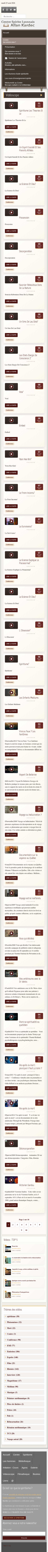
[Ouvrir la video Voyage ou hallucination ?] (11, 809)
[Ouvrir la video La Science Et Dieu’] (11, 178)
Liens (5, 1481)
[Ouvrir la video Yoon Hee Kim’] (11, 454)
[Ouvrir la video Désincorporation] (11, 1143)
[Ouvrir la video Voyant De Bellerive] (11, 769)
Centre (16, 1454)
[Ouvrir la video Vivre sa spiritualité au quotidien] (11, 1016)
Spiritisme (27, 1454)
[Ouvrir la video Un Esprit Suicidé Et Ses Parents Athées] (11, 142)
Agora (24, 1467)
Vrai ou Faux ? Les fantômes (27, 733)
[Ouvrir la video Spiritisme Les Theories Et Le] (11, 105)
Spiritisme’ (24, 664)
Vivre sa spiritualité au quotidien (29, 1023)
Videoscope (8, 1474)
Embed (22, 425)
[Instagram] (7, 10)
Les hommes (9, 1461)
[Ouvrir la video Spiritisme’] (11, 659)
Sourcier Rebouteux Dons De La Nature (30, 286)
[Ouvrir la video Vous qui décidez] (11, 933)
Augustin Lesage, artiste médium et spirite (25, 1269)
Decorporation (25, 251)
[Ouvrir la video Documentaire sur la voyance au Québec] (11, 849)
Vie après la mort (27, 1108)
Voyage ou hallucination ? (30, 814)
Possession (24, 217)
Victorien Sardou (26, 1185)
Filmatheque (24, 1474)
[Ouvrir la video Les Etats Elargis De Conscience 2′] (11, 350)
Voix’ (21, 391)
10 (26, 1230)
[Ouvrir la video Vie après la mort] (11, 1103)
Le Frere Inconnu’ (27, 492)
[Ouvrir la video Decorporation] (11, 246)
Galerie (34, 1467)
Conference (9, 132)
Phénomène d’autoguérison (20, 1292)
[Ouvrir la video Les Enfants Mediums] (11, 692)
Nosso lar (15, 1246)
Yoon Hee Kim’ (25, 459)
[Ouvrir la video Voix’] (11, 386)
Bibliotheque (25, 1461)
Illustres (36, 1474)
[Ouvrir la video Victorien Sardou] (11, 1180)
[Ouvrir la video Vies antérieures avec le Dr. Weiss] (11, 973)
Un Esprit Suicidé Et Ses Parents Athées (30, 149)
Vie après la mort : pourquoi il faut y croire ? (30, 1066)
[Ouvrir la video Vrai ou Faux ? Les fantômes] (11, 726)
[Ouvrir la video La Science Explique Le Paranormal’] (11, 555)
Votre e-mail (7, 1529)
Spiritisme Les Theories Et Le (31, 112)
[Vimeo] (11, 10)
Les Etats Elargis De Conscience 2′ (28, 356)
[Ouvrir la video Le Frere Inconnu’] (11, 487)
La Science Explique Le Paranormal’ (29, 561)
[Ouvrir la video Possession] (11, 212)
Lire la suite (11, 127)
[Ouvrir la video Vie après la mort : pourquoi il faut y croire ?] (11, 1060)
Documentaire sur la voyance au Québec (28, 856)
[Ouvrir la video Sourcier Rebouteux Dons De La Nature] (11, 279)
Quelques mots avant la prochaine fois (24, 1280)
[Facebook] (3, 10)
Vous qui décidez (26, 938)
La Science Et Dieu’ (27, 184)
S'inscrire (24, 1538)
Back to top (7, 1546)
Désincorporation (26, 1148)
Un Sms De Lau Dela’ (28, 321)
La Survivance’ (25, 526)
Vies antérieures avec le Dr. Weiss (29, 980)
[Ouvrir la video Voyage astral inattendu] (11, 893)
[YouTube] (15, 10)
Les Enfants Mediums (29, 697)
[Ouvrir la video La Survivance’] (11, 521)
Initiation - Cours (10, 1467)
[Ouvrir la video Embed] (11, 420)
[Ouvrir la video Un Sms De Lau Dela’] (11, 316)
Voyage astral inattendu (30, 898)
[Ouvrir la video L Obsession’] (11, 625)
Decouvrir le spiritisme (14, 1518)
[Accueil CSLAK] (18, 24)
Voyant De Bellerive (28, 774)
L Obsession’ (24, 630)
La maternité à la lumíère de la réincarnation (26, 1258)
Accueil (6, 1454)
